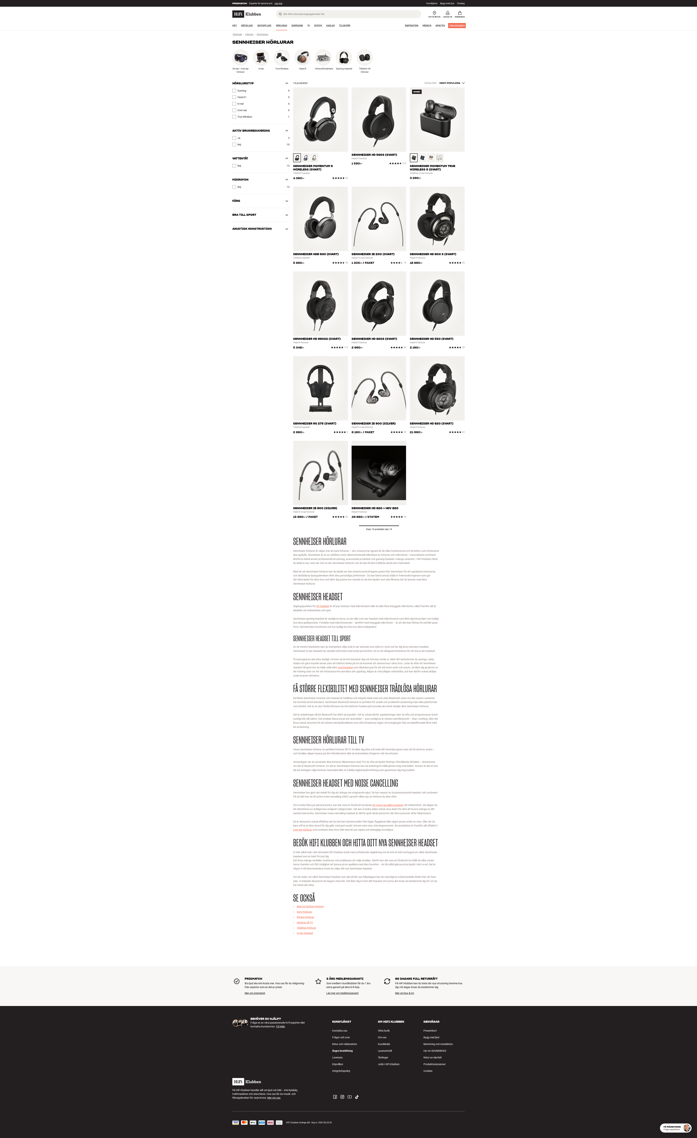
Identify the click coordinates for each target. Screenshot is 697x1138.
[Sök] (280, 14)
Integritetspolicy (341, 1070)
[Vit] (314, 157)
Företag (461, 3)
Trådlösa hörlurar (306, 927)
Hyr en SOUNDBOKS (434, 1050)
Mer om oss (273, 1097)
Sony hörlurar (304, 911)
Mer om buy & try (404, 993)
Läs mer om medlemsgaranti (342, 993)
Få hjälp (280, 1026)
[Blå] (305, 157)
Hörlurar (249, 34)
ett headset (322, 606)
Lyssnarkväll (385, 1050)
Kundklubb (384, 1044)
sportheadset (345, 667)
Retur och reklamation (344, 1044)
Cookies (427, 1070)
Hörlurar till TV (305, 922)
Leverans (337, 1057)
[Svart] (297, 157)
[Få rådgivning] (687, 1128)
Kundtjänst (431, 3)
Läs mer (280, 3)
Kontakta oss (339, 1030)
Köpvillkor (337, 1064)
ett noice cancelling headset (387, 805)
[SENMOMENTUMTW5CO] (439, 157)
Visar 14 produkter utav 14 (379, 529)
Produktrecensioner (434, 1064)
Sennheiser (262, 34)
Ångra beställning (342, 1050)
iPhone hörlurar (305, 917)
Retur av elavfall (432, 1057)
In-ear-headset (305, 933)
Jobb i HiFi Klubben (389, 1064)
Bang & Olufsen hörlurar (310, 906)
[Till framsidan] (246, 14)
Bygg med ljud (447, 3)
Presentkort (430, 1030)
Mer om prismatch (255, 993)
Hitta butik (384, 1030)
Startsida (237, 34)
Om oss (382, 1037)
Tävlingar (383, 1057)
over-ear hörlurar (302, 829)
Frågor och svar (341, 1037)
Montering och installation (438, 1044)
